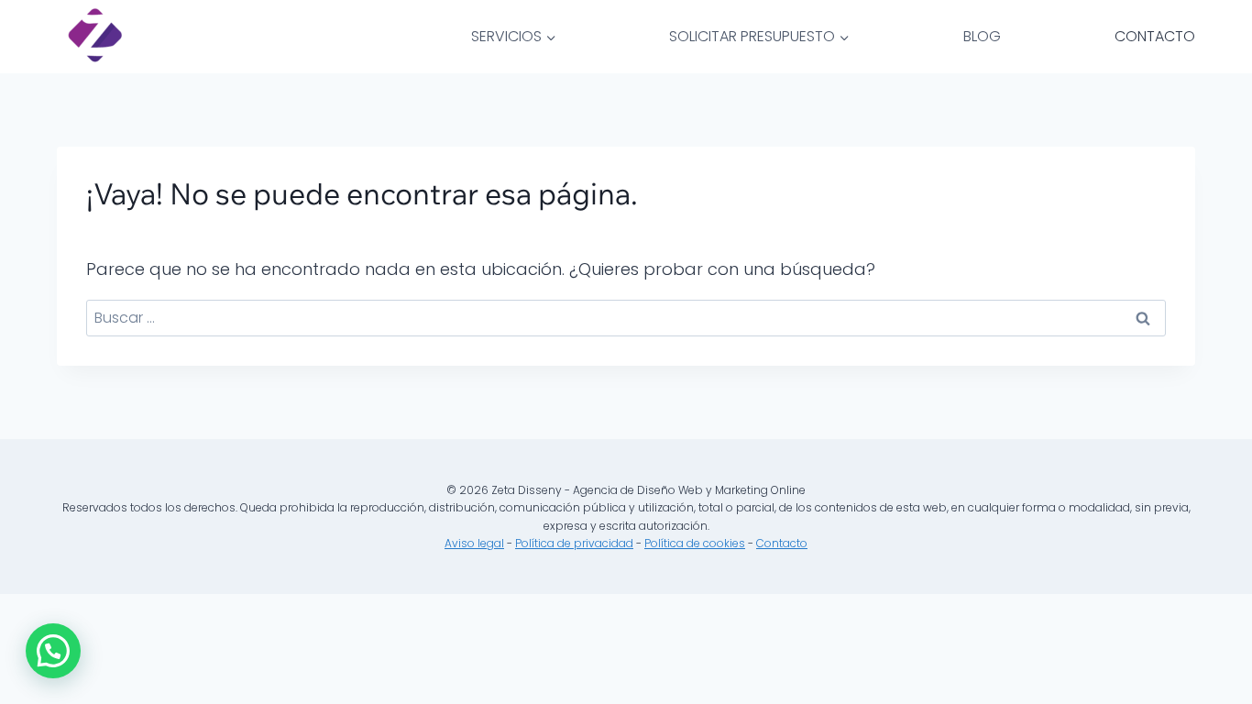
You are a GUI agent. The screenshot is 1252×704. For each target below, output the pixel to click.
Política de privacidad (574, 543)
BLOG (982, 36)
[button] (53, 650)
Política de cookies (694, 543)
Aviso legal (474, 543)
